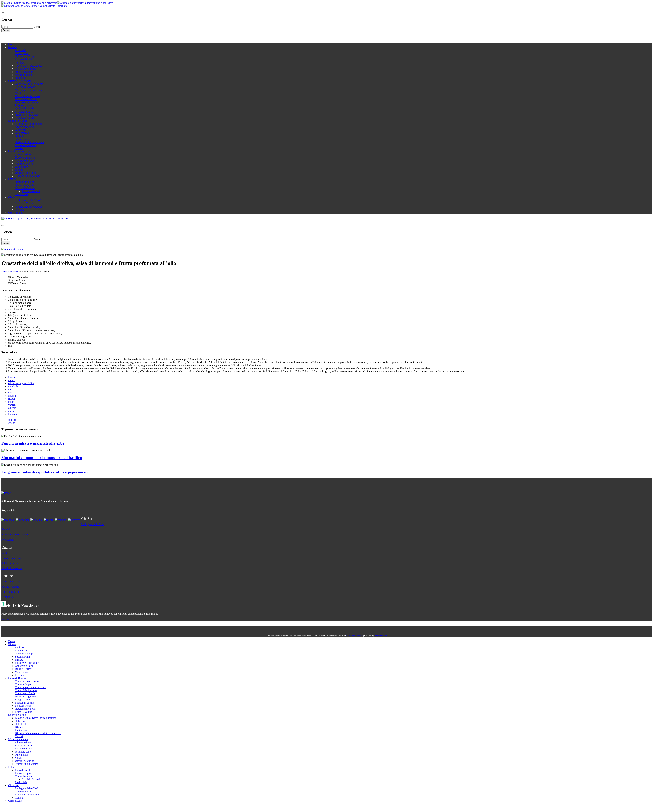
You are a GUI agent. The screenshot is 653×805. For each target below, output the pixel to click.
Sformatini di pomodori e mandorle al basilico (41, 457)
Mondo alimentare (19, 151)
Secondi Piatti (23, 59)
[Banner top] (34, 5)
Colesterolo (22, 133)
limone (11, 377)
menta (11, 380)
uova (10, 392)
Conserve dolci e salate (29, 84)
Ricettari (20, 77)
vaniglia (12, 404)
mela (10, 389)
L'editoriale (21, 194)
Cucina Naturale (25, 188)
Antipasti (20, 50)
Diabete (19, 136)
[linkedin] (23, 37)
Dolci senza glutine (26, 102)
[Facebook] (13, 37)
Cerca (6, 30)
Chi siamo (14, 197)
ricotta (11, 398)
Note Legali (7, 539)
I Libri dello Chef (10, 581)
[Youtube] (20, 37)
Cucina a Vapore (25, 87)
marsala (12, 410)
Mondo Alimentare (11, 568)
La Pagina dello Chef (27, 200)
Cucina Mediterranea (27, 96)
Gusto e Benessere (11, 558)
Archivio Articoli (31, 191)
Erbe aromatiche (25, 157)
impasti (12, 395)
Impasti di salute (25, 160)
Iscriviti (5, 619)
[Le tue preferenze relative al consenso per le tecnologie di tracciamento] (3, 604)
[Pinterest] (27, 37)
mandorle (13, 386)
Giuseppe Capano (354, 635)
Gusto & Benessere (20, 81)
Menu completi (24, 74)
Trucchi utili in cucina (27, 176)
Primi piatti (21, 53)
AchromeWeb (381, 635)
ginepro (12, 407)
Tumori (19, 148)
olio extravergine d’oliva (21, 383)
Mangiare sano (24, 163)
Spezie (19, 169)
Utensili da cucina (26, 172)
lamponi (12, 414)
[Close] (2, 12)
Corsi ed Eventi (24, 203)
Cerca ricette (15, 212)
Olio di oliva (22, 166)
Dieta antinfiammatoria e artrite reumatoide (29, 144)
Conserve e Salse (26, 68)
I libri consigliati (24, 185)
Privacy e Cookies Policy (14, 534)
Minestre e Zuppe (25, 56)
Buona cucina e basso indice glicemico (28, 125)
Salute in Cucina (18, 120)
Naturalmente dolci (26, 114)
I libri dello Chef (24, 182)
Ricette (12, 47)
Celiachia (21, 130)
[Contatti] (10, 37)
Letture (12, 179)
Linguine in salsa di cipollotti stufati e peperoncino (45, 472)
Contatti (19, 209)
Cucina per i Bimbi (26, 99)
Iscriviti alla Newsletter (28, 206)
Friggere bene (23, 105)
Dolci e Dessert (24, 71)
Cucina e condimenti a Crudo (30, 687)
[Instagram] (16, 37)
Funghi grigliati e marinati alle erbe (32, 443)
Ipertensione (22, 139)
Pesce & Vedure (25, 117)
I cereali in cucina (25, 108)
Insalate (19, 62)
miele (11, 401)
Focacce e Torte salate (28, 65)
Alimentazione (23, 154)
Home (11, 44)
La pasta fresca (24, 111)
